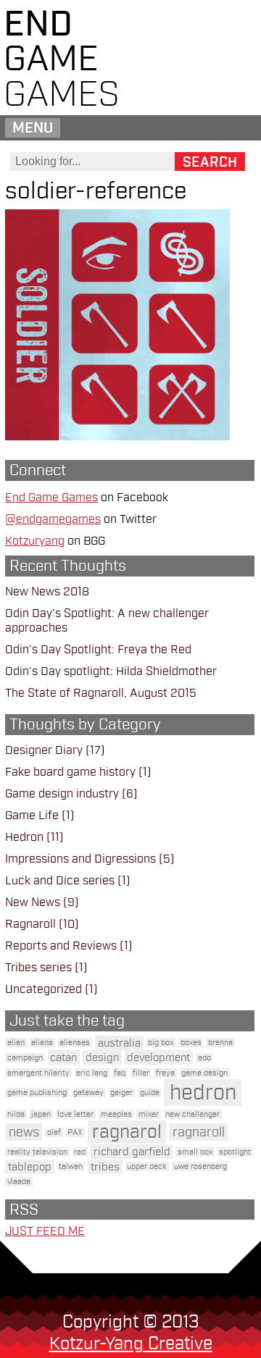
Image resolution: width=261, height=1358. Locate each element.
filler (141, 1073)
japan (41, 1114)
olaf (54, 1132)
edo (204, 1057)
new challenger (192, 1114)
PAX (75, 1132)
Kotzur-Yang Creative (130, 1343)
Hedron (24, 837)
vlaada (18, 1181)
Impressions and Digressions (80, 859)
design (102, 1057)
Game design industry (62, 794)
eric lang (91, 1073)
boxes (191, 1042)
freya (165, 1073)
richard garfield (132, 1151)
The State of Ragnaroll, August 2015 (100, 693)
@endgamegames (53, 519)
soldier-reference (95, 191)
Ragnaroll (30, 924)
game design (204, 1073)
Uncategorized (43, 989)
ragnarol (127, 1132)
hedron (203, 1092)
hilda (16, 1114)
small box (195, 1152)
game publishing (37, 1092)
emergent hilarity (38, 1073)
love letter (75, 1114)
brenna (220, 1042)
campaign (25, 1057)
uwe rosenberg (200, 1166)
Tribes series (38, 967)
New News (32, 902)
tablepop (29, 1167)
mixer (148, 1114)
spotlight (235, 1152)
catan (63, 1057)
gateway (88, 1092)
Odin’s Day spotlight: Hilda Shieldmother (111, 671)
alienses (74, 1042)
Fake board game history (70, 772)
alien (16, 1042)
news (24, 1132)
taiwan (71, 1166)
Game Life (32, 815)
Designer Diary (44, 750)
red (80, 1152)
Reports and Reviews (61, 946)
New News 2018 (47, 591)
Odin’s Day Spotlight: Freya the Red (98, 649)
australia (119, 1043)
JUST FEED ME (45, 1231)
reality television (37, 1152)
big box (160, 1042)
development (158, 1057)
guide (150, 1092)
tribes (105, 1167)
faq (119, 1073)
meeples (116, 1114)
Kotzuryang (35, 541)
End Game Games (51, 497)
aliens (42, 1042)
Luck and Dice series (60, 880)
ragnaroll (199, 1132)
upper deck (147, 1166)
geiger (121, 1092)
